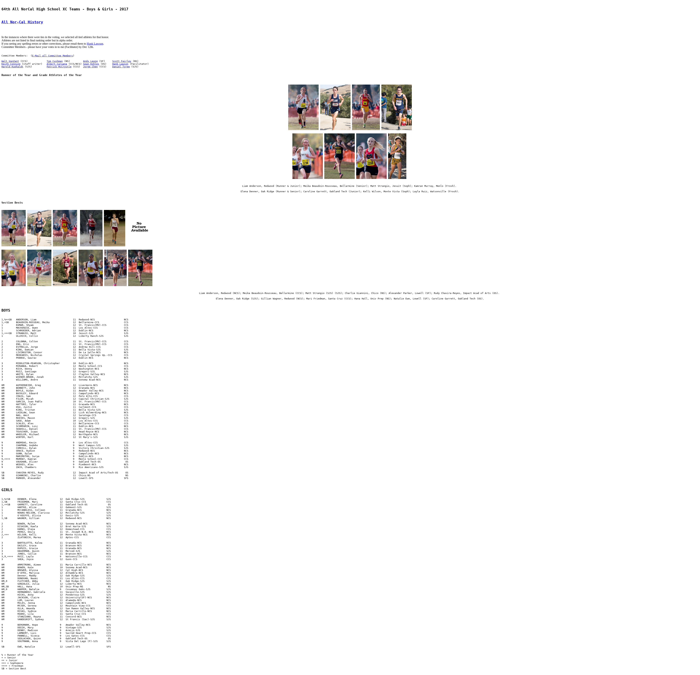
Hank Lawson (95, 43)
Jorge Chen (90, 66)
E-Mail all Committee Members (52, 55)
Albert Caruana (57, 64)
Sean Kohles (91, 64)
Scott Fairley (121, 61)
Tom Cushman (55, 61)
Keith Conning (10, 64)
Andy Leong (90, 61)
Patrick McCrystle (59, 66)
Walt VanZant (10, 61)
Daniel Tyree (121, 66)
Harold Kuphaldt (12, 66)
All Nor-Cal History (22, 22)
